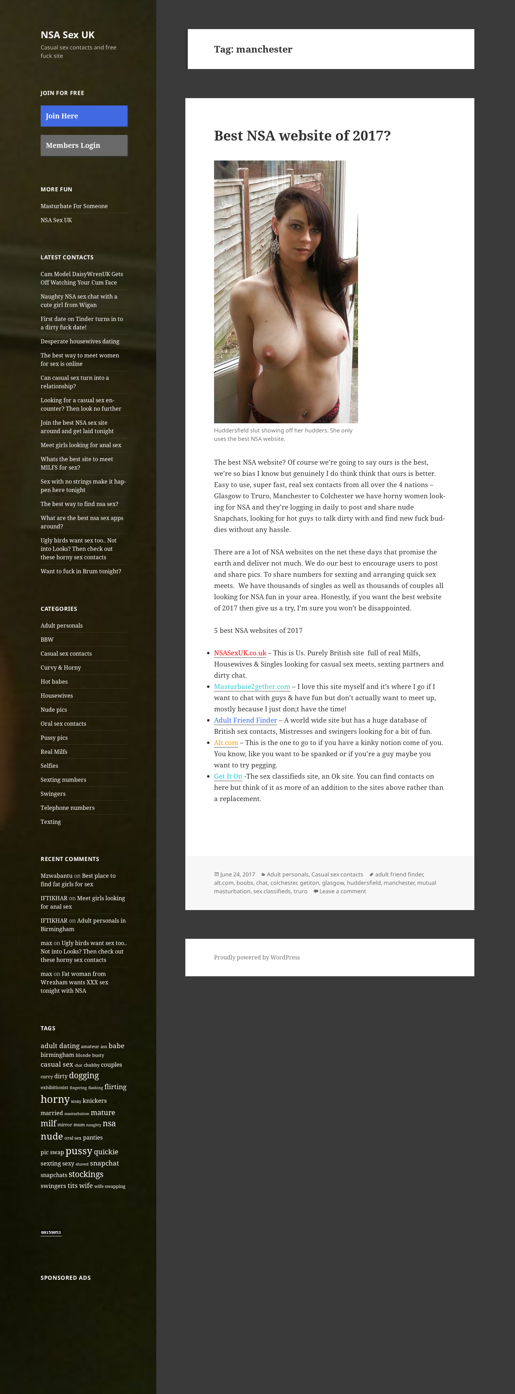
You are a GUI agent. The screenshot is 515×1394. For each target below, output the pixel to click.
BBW (47, 639)
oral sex (73, 1138)
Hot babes (54, 681)
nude (52, 1136)
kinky (76, 1101)
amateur (90, 1046)
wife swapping (109, 1186)
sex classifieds (272, 891)
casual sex (57, 1064)
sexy (68, 1163)
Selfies (49, 766)
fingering (78, 1087)
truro (301, 891)
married (52, 1113)
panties (93, 1137)
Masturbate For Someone (74, 206)
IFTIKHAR (54, 898)
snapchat (104, 1163)
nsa (109, 1123)
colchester (283, 883)
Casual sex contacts (66, 653)
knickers (95, 1100)
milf (48, 1123)
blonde (83, 1055)
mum (79, 1124)
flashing (95, 1087)
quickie (106, 1151)
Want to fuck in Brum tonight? (81, 571)
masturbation (76, 1113)
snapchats (54, 1175)
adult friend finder (399, 874)
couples (111, 1064)
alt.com (224, 883)
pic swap (52, 1152)
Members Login (73, 145)
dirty (61, 1076)
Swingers (53, 794)
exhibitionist (54, 1087)
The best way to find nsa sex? (79, 504)
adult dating (60, 1045)
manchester (399, 883)
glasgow (333, 883)
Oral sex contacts (63, 723)
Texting (51, 822)
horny (55, 1099)
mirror (64, 1124)
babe (116, 1045)
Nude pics (54, 709)
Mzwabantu (57, 876)
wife (86, 1185)
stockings (86, 1174)
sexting (51, 1163)
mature (103, 1112)
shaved (82, 1164)
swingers (53, 1185)
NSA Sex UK (68, 34)
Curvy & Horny (61, 667)
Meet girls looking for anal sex (81, 445)
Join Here (62, 116)
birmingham (57, 1055)
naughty (93, 1124)
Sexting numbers (63, 780)
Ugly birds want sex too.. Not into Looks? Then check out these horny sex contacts (79, 549)
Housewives (57, 695)
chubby (91, 1065)
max (46, 943)
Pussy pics (54, 738)
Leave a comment (343, 891)
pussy (79, 1150)
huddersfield (364, 883)
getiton (309, 883)
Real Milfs (54, 752)
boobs (244, 883)
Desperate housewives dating (80, 341)
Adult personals (62, 625)
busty (98, 1055)
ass (104, 1046)
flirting (115, 1086)
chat (78, 1065)
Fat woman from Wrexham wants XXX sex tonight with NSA (74, 982)
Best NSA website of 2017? (302, 135)
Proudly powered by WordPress (257, 957)
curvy (47, 1076)
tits (73, 1185)
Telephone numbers (68, 808)
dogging (84, 1075)
